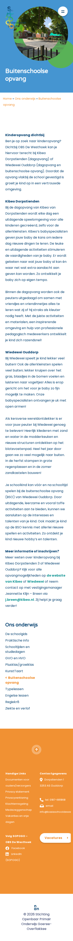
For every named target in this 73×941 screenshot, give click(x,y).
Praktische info (17, 640)
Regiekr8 (12, 702)
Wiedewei (35, 581)
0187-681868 (57, 800)
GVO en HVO (15, 658)
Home (7, 99)
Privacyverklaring (16, 798)
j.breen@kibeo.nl (19, 599)
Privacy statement (17, 792)
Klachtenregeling (16, 804)
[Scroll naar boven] (36, 749)
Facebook (18, 848)
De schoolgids (16, 634)
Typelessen (14, 689)
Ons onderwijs (25, 99)
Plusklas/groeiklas (19, 664)
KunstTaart (14, 671)
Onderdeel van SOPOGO (17, 24)
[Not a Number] (36, 907)
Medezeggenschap (18, 810)
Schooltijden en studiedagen (17, 649)
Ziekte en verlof (17, 708)
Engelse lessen (17, 695)
